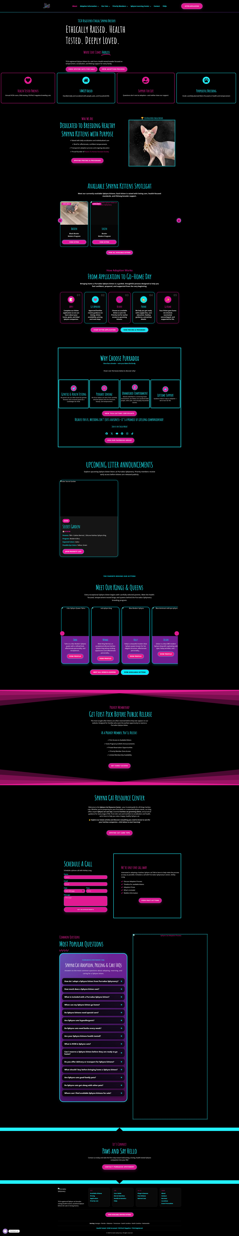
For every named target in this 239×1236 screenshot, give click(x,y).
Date (65, 888)
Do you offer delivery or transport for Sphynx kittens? (89, 1062)
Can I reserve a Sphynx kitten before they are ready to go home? (90, 1053)
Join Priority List (73, 551)
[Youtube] (117, 433)
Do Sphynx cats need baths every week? (82, 1028)
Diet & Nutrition (119, 1196)
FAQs (165, 6)
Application (94, 1198)
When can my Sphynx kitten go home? (82, 1005)
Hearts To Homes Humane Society (96, 152)
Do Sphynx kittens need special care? (81, 1012)
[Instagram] (127, 433)
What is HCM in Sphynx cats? (77, 1044)
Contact (157, 6)
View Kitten (74, 242)
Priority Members (119, 6)
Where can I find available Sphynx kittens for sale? (87, 1093)
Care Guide (117, 1193)
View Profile (75, 656)
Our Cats (104, 6)
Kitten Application (192, 6)
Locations (164, 1201)
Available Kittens (96, 1193)
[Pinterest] (122, 433)
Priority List (94, 1201)
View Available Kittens (135, 672)
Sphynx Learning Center (140, 6)
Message (67, 895)
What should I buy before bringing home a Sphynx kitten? (91, 1069)
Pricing (92, 1196)
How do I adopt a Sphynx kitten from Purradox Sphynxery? (91, 981)
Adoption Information (88, 6)
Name (66, 874)
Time (88, 888)
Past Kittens (142, 1196)
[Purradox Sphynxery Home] (49, 6)
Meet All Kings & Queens (104, 672)
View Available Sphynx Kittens (119, 1214)
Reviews (164, 1198)
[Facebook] (106, 433)
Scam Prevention (167, 1203)
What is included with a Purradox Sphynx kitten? (86, 997)
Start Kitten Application (105, 330)
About (74, 6)
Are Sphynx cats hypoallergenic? (79, 1020)
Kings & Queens (143, 1193)
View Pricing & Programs (134, 330)
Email (66, 881)
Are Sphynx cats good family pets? (80, 1077)
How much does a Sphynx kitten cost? (81, 989)
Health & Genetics (120, 1198)
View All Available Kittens (120, 252)
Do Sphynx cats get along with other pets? (83, 1085)
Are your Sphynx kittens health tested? (82, 1036)
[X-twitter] (112, 433)
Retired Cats (142, 1198)
